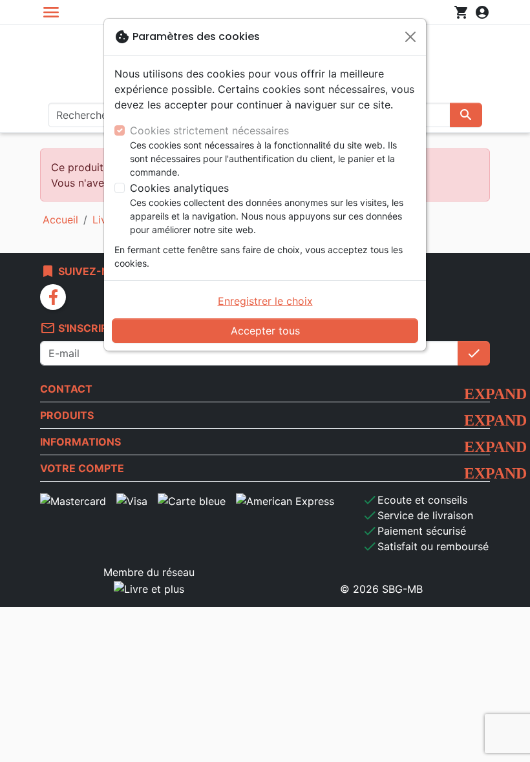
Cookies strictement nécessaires (209, 130)
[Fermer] (410, 36)
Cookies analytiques (179, 187)
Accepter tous (265, 330)
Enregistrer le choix (265, 300)
